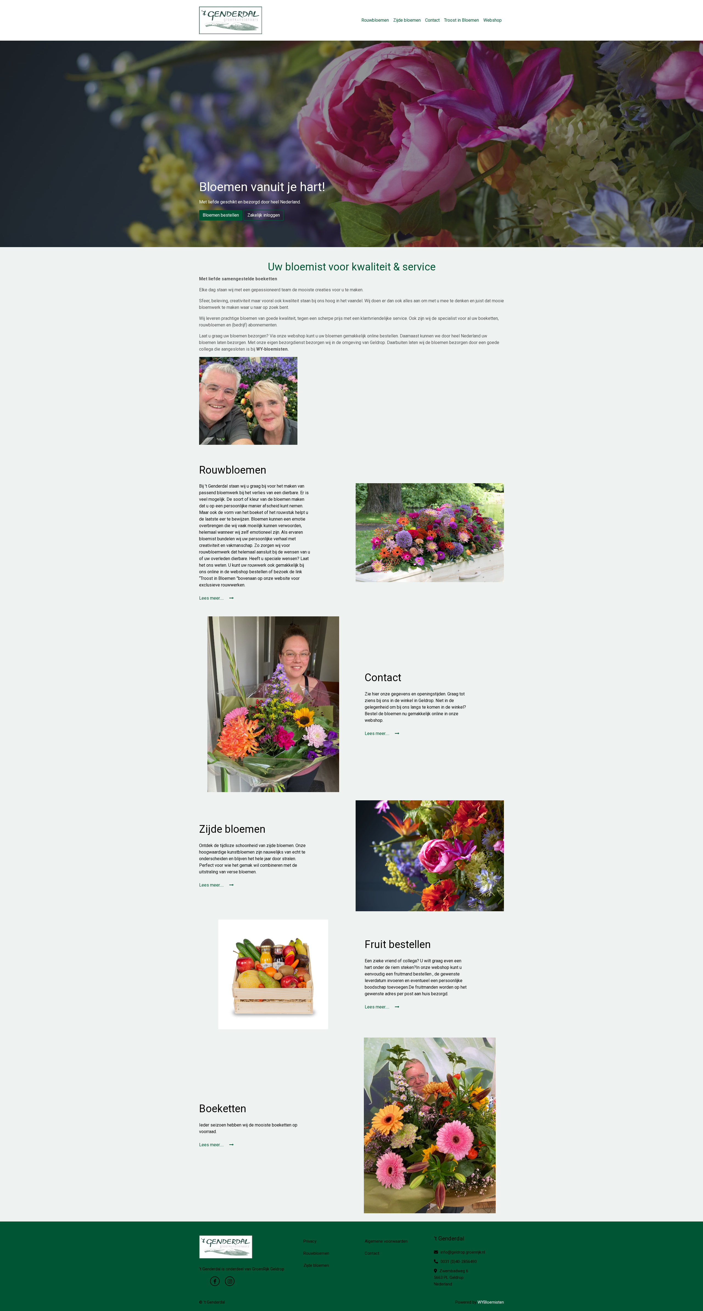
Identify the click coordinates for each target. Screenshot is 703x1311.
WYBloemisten (491, 1302)
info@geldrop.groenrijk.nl (462, 1252)
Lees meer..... (212, 598)
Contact (432, 20)
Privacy (309, 1241)
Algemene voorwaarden (386, 1241)
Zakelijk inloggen (263, 215)
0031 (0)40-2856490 (458, 1261)
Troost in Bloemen (461, 20)
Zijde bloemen (407, 20)
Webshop (492, 20)
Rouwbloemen (375, 20)
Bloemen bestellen (221, 215)
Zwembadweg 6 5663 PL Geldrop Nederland (451, 1277)
